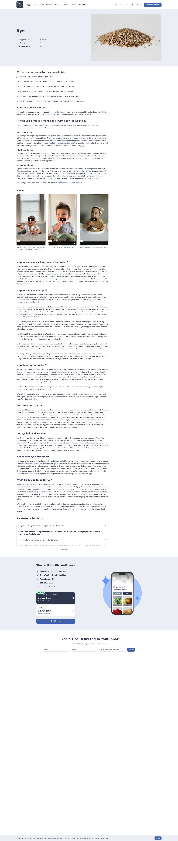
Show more (64, 549)
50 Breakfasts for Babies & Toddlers (68, 183)
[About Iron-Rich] (24, 43)
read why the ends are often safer (61, 143)
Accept (158, 838)
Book (74, 5)
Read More (49, 128)
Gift (56, 5)
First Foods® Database (43, 5)
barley (48, 461)
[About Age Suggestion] (29, 40)
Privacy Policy (66, 838)
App (28, 5)
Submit (131, 650)
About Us (82, 5)
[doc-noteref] (23, 297)
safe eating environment (57, 279)
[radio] (55, 598)
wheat (56, 461)
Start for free (56, 621)
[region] (31, 220)
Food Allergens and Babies (29, 317)
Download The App (152, 5)
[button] (63, 545)
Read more (105, 838)
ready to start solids (57, 112)
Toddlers (65, 5)
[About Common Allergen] (30, 46)
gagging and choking (64, 281)
